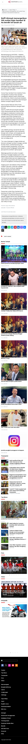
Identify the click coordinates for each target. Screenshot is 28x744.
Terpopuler (4, 456)
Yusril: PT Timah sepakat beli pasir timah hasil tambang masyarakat (17, 490)
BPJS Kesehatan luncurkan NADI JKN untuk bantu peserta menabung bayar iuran (14, 262)
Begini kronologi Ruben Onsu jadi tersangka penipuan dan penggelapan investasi (17, 476)
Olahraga (3, 695)
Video (3, 577)
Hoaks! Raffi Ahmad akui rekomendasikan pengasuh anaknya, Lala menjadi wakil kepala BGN (14, 286)
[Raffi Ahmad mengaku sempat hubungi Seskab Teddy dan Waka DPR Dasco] (14, 301)
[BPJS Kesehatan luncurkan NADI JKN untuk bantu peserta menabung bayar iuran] (14, 253)
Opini (2, 701)
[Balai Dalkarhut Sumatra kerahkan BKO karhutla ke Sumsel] (4, 525)
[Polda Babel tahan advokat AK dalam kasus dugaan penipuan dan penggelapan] (4, 469)
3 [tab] (14, 575)
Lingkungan (4, 692)
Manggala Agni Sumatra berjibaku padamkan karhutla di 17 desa (11, 518)
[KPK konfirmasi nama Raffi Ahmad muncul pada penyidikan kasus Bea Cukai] (14, 394)
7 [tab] (17, 599)
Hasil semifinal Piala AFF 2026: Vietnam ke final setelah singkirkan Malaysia (17, 462)
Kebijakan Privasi (6, 718)
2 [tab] (12, 575)
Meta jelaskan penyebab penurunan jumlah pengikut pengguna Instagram (12, 449)
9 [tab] (22, 599)
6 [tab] (15, 599)
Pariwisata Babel (6, 706)
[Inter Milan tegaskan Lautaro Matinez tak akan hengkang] (4, 547)
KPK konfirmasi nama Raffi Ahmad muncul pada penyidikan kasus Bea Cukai (14, 403)
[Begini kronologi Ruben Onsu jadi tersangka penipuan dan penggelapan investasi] (4, 477)
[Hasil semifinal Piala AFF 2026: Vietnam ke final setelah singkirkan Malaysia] (4, 462)
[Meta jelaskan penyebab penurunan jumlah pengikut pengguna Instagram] (14, 440)
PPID (2, 733)
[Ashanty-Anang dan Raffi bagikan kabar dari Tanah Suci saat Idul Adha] (14, 417)
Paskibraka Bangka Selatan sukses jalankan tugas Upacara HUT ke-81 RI (13, 568)
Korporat (3, 731)
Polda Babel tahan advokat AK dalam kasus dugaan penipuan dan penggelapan (17, 469)
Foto (2, 553)
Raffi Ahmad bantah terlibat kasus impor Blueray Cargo (13, 357)
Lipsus (3, 689)
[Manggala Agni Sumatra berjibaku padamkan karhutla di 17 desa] (14, 509)
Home (5, 9)
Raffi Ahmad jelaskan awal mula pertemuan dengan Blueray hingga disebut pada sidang (11, 334)
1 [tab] (9, 575)
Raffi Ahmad (7, 236)
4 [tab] (16, 575)
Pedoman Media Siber (7, 723)
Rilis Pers (3, 709)
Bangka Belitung (6, 687)
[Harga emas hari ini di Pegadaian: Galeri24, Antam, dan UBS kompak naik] (4, 484)
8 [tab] (19, 599)
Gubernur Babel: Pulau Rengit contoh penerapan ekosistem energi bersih (16, 532)
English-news (5, 704)
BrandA (3, 726)
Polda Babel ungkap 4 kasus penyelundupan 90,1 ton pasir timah (14, 592)
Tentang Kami (5, 720)
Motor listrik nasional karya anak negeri (13, 647)
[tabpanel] (14, 565)
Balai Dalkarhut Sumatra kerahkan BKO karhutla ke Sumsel (16, 525)
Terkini (3, 670)
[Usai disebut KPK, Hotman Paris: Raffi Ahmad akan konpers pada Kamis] (14, 372)
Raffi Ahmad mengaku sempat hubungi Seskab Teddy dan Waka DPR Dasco (13, 310)
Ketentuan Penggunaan (8, 715)
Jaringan (3, 713)
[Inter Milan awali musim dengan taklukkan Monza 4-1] (4, 540)
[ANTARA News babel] (15, 1)
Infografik (4, 600)
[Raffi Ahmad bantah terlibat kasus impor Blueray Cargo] (14, 349)
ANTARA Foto (5, 728)
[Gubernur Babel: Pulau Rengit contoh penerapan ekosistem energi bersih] (4, 532)
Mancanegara (5, 684)
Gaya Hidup (12, 9)
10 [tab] (24, 599)
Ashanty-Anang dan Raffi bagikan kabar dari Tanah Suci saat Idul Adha (13, 426)
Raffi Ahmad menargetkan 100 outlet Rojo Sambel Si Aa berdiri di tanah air (13, 12)
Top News (4, 497)
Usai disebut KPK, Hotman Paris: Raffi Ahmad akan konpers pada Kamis (12, 380)
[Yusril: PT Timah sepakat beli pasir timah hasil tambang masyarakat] (4, 491)
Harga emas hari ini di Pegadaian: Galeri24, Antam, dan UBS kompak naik (17, 483)
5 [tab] (18, 575)
